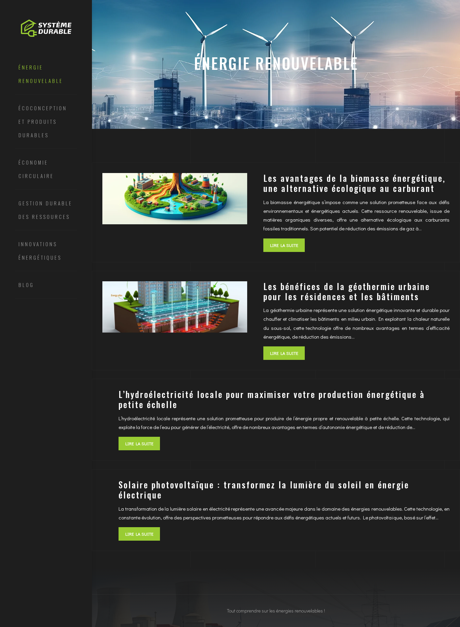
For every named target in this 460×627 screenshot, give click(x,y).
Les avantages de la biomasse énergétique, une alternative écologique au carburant (354, 183)
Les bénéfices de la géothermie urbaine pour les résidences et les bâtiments (346, 291)
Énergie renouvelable (41, 73)
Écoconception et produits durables (43, 121)
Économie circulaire (36, 169)
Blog (26, 284)
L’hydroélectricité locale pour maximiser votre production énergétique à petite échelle (272, 399)
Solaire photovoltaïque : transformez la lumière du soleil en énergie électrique (264, 489)
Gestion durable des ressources (45, 209)
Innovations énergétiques (40, 250)
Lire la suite (284, 245)
